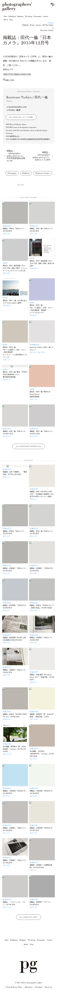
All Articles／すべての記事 (21, 117)
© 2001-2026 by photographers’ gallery (28, 982)
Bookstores (29, 987)
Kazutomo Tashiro (47, 30)
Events (32, 25)
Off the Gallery (48, 25)
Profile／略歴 (14, 110)
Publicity (25, 25)
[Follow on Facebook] (32, 952)
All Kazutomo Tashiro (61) (28, 446)
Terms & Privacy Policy (14, 987)
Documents (38, 16)
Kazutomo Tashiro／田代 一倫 (27, 98)
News (5, 16)
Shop (11, 20)
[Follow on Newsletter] (39, 952)
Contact (45, 16)
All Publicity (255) (28, 917)
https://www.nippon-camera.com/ (17, 73)
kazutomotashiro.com (17, 106)
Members (20, 16)
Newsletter (38, 987)
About (6, 20)
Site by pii (48, 987)
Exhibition (12, 16)
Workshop (28, 16)
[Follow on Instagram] (17, 952)
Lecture (38, 25)
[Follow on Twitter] (24, 952)
